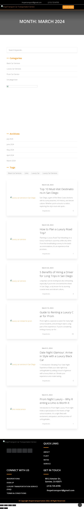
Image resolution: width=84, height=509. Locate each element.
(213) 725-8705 (53, 2)
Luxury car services (50, 173)
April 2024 (10, 155)
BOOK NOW (68, 7)
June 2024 (10, 144)
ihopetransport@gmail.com (31, 2)
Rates (46, 460)
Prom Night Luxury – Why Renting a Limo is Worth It (56, 401)
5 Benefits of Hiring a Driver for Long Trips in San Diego (56, 274)
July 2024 (10, 139)
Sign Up (10, 482)
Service (47, 463)
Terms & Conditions (16, 493)
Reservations (13, 478)
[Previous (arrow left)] (2, 508)
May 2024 (10, 150)
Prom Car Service (13, 74)
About (47, 452)
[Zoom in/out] (14, 505)
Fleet (46, 456)
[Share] (6, 505)
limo (26, 173)
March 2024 (11, 161)
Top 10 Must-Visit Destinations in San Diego (57, 191)
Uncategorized (12, 80)
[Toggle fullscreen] (10, 505)
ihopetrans (46, 211)
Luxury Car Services (14, 69)
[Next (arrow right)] (6, 508)
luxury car (35, 173)
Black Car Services (13, 63)
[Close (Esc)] (2, 505)
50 (73, 334)
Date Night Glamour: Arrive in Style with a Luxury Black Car (56, 356)
